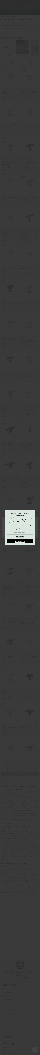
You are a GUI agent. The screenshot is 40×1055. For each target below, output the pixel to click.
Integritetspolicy (19, 532)
